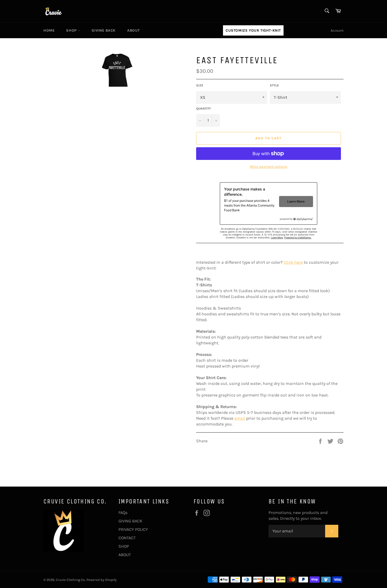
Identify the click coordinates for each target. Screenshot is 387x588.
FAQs (122, 512)
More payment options (268, 166)
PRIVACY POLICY (133, 529)
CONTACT (127, 537)
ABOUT (133, 30)
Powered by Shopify (102, 580)
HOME (48, 30)
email (239, 418)
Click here (293, 262)
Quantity (203, 108)
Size (199, 85)
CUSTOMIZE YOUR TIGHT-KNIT (253, 30)
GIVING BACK (104, 30)
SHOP (72, 30)
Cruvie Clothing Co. (70, 580)
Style (274, 85)
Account (337, 30)
